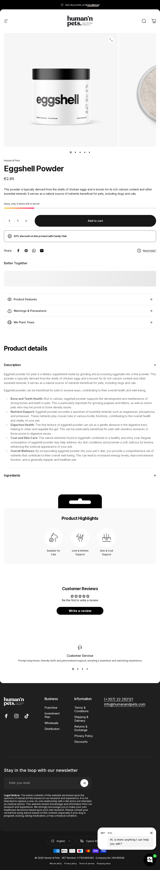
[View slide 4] (87, 669)
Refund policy (56, 863)
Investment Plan (52, 715)
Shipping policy (104, 863)
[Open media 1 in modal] (111, 40)
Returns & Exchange (80, 728)
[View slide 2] (77, 669)
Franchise (50, 707)
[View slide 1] (73, 669)
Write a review (80, 611)
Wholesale (51, 723)
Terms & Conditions (81, 709)
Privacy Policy (83, 736)
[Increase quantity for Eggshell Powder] (26, 220)
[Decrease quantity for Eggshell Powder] (8, 220)
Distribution (52, 729)
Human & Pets (12, 160)
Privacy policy (70, 863)
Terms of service (86, 863)
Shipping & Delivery (81, 718)
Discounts (81, 742)
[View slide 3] (82, 669)
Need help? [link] (149, 250)
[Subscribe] (84, 783)
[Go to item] (70, 152)
